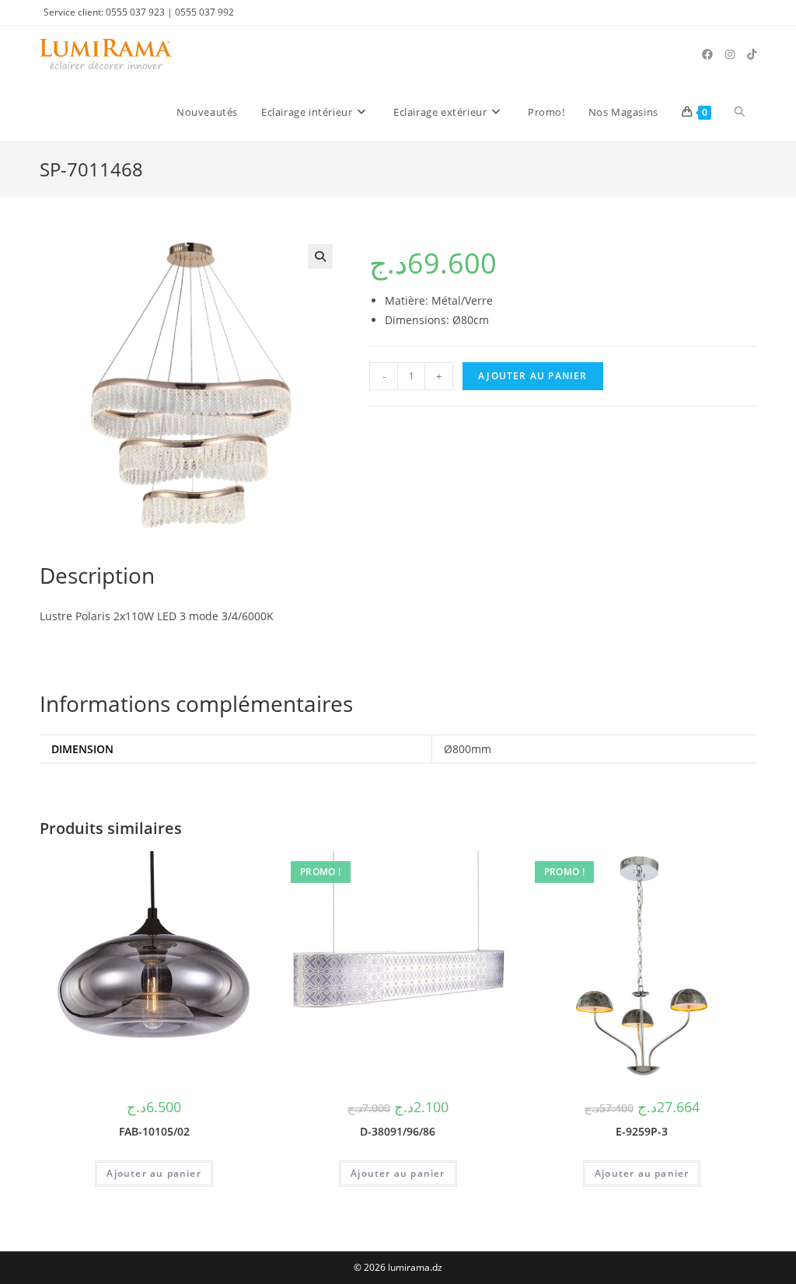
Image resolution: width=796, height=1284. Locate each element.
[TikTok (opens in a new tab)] (752, 54)
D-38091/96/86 (397, 1131)
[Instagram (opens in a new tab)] (730, 54)
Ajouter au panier (532, 375)
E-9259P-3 (642, 1131)
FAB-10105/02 (154, 1131)
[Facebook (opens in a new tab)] (707, 54)
